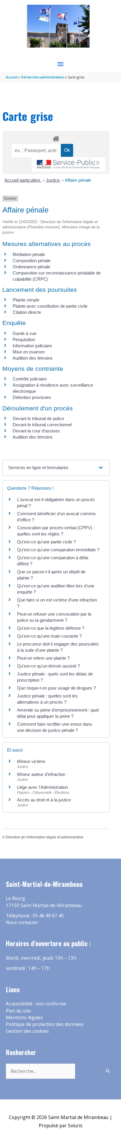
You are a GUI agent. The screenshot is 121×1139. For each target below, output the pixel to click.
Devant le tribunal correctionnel (42, 424)
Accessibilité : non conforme (36, 1003)
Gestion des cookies (27, 1031)
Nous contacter (22, 922)
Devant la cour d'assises (36, 430)
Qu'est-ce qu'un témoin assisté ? (48, 665)
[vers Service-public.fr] (68, 164)
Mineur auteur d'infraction (41, 774)
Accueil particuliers (23, 180)
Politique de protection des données (45, 1024)
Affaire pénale (78, 180)
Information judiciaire (32, 345)
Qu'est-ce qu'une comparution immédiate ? (58, 549)
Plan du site (18, 1010)
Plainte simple (26, 299)
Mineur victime (31, 761)
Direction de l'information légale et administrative (44, 837)
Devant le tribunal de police (38, 418)
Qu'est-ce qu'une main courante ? (49, 635)
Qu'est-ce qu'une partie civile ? (46, 541)
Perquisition (24, 339)
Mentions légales (24, 1017)
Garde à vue (24, 333)
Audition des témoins (33, 357)
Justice (53, 180)
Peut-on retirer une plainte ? (43, 658)
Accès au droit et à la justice (44, 799)
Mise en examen (29, 351)
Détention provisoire (32, 397)
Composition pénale (32, 260)
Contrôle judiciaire (30, 378)
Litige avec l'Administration (42, 787)
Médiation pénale (29, 254)
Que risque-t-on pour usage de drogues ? (56, 687)
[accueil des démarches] (56, 137)
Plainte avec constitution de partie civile (50, 306)
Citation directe (27, 312)
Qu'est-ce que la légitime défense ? (50, 628)
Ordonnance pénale (31, 266)
